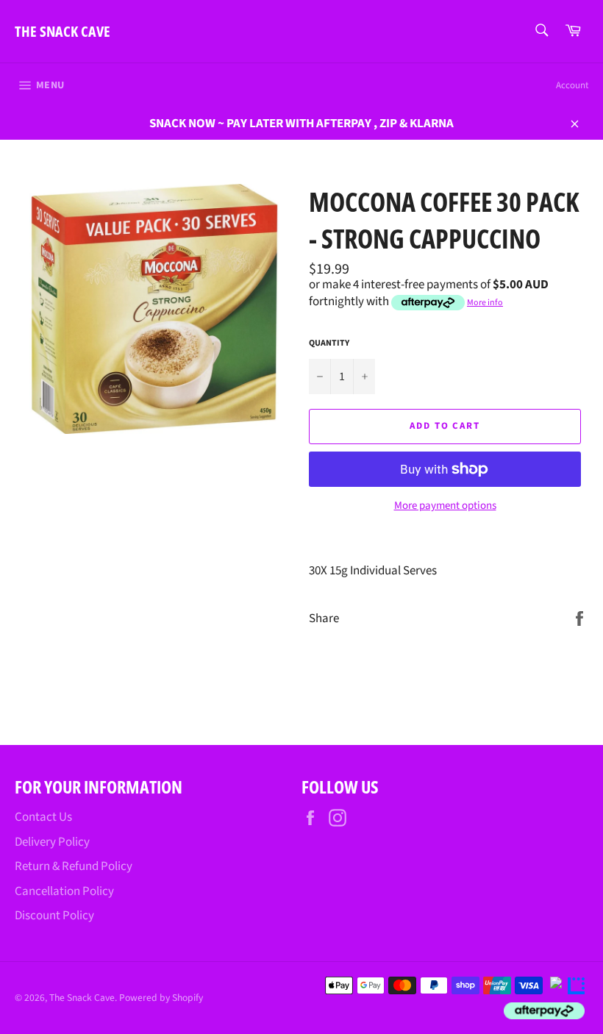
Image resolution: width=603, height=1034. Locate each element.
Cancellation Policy (64, 891)
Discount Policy (54, 915)
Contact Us (43, 817)
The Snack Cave (62, 31)
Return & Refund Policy (73, 866)
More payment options (445, 506)
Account (572, 85)
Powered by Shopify (161, 998)
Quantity (329, 343)
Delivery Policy (52, 842)
